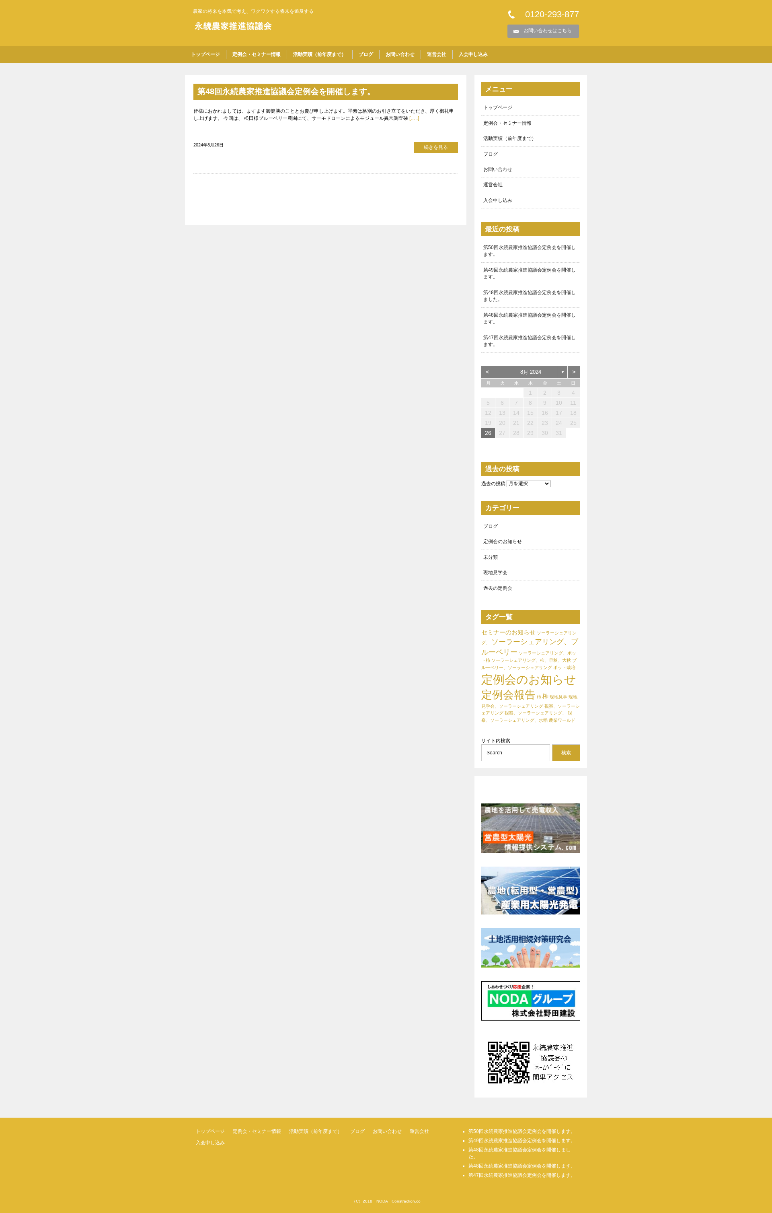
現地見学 (558, 696)
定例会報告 (508, 695)
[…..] (413, 118)
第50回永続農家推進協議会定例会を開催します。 (529, 251)
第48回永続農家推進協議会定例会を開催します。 (286, 91)
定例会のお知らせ (502, 541)
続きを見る (436, 147)
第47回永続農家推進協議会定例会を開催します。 (529, 341)
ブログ (366, 54)
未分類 (490, 557)
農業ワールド (562, 720)
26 (488, 433)
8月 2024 (530, 372)
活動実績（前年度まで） (319, 54)
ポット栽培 (564, 667)
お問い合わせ (400, 54)
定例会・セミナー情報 (256, 54)
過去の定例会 (497, 588)
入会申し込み (473, 54)
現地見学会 (495, 572)
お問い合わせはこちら (548, 30)
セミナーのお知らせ (508, 632)
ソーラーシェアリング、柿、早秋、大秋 (531, 660)
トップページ (205, 54)
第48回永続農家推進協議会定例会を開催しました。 (529, 296)
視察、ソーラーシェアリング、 (536, 713)
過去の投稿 (493, 483)
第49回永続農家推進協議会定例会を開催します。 (529, 273)
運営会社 (436, 54)
